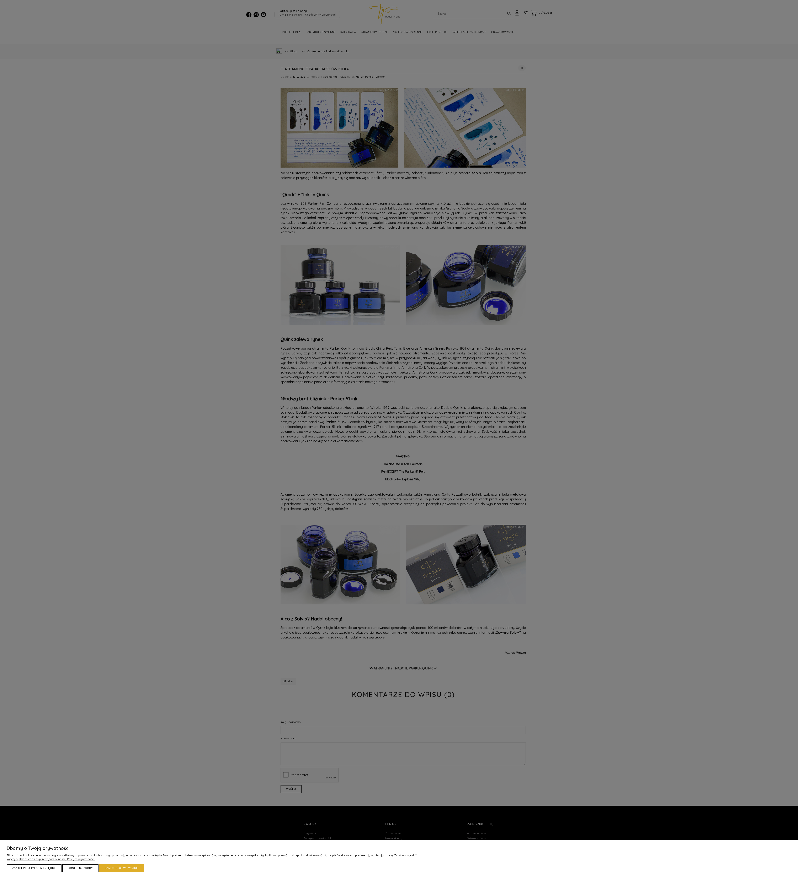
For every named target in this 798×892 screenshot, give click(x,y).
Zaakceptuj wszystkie (122, 868)
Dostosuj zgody (80, 868)
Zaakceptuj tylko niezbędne (34, 868)
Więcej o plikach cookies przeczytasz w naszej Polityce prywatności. (51, 859)
